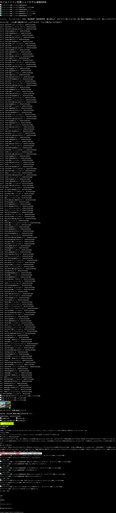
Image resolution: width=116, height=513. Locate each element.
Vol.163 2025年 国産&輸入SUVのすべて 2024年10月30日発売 (17, 56)
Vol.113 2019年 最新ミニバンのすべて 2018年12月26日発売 (16, 160)
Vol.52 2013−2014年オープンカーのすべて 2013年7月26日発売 (17, 287)
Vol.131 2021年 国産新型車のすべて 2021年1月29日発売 (15, 123)
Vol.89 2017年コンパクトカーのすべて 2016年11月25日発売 (16, 210)
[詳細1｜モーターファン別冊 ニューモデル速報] (13, 398)
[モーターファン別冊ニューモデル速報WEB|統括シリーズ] (16, 9)
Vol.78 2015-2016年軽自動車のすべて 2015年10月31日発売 (16, 233)
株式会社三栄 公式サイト (6, 508)
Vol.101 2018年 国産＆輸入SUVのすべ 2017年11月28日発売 (16, 185)
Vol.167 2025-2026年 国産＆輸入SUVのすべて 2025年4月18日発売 (18, 48)
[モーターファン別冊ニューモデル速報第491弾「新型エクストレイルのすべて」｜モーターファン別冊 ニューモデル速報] (32, 474)
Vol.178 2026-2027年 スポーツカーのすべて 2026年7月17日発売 (17, 25)
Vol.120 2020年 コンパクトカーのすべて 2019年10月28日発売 (17, 145)
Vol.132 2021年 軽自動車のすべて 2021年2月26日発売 (15, 120)
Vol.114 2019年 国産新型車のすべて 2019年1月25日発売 (15, 158)
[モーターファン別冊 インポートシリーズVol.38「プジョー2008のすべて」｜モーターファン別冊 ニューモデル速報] (31, 486)
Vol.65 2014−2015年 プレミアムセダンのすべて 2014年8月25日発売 (18, 260)
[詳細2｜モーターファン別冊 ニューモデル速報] (13, 400)
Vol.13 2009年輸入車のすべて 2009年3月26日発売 (14, 368)
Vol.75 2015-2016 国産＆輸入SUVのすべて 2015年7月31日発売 (17, 239)
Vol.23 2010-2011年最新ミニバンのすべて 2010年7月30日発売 (17, 348)
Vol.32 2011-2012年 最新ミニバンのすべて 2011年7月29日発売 (17, 329)
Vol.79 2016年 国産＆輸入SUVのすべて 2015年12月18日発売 (17, 231)
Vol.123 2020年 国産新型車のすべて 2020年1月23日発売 (15, 139)
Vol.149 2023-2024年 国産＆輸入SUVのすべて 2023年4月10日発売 (18, 85)
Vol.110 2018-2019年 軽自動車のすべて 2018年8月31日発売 (16, 166)
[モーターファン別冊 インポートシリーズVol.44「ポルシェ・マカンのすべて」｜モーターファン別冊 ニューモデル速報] (32, 455)
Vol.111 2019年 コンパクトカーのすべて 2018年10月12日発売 (17, 164)
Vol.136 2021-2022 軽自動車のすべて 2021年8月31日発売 (16, 112)
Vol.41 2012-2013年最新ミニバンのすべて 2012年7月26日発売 (17, 310)
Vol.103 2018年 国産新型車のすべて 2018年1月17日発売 (15, 181)
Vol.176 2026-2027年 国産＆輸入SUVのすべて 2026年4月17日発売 (18, 29)
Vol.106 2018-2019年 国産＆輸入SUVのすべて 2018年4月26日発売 (18, 175)
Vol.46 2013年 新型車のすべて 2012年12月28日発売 (14, 300)
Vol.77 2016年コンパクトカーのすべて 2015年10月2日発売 (16, 235)
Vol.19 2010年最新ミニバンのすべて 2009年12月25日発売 (16, 356)
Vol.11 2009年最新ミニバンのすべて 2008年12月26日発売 (16, 373)
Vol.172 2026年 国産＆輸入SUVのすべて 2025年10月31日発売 (17, 37)
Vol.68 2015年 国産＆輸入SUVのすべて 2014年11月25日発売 (17, 254)
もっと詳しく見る (4, 459)
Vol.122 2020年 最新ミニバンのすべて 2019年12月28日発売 (16, 141)
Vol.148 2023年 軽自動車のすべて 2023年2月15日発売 (15, 87)
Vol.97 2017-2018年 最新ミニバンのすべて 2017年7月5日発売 (17, 193)
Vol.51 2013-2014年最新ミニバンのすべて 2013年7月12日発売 (17, 289)
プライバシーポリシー (6, 504)
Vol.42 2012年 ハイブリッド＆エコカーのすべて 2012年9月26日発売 (19, 308)
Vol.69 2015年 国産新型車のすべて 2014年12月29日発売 (15, 252)
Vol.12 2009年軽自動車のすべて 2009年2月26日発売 (14, 371)
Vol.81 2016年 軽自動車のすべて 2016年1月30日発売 (14, 227)
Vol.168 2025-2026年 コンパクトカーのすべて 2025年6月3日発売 (18, 45)
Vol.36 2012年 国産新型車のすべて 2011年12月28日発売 (15, 321)
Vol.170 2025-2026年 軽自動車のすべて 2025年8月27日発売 (16, 41)
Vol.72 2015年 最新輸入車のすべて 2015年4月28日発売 (15, 246)
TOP (1, 496)
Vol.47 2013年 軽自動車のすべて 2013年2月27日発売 (14, 298)
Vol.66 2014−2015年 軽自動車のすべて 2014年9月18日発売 (16, 258)
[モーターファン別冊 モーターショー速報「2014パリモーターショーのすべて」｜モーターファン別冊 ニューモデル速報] (32, 480)
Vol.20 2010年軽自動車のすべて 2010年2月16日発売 (14, 354)
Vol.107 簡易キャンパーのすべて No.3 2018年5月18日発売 (16, 173)
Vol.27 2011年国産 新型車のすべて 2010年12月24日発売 (16, 339)
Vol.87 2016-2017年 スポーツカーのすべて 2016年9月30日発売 (17, 214)
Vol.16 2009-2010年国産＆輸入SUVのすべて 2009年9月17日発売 (18, 362)
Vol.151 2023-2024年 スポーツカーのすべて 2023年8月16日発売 (17, 81)
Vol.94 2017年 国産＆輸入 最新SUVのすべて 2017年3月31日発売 (18, 200)
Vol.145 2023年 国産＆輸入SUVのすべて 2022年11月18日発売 (17, 93)
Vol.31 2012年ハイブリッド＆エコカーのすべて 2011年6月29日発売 (18, 331)
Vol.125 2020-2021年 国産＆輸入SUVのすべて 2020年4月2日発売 (18, 135)
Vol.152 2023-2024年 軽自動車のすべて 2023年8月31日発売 (16, 79)
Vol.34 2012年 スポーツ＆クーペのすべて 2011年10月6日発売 (17, 325)
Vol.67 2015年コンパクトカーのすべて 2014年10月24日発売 (16, 256)
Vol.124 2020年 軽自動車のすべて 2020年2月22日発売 (15, 137)
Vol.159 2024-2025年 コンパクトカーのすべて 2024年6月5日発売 (18, 64)
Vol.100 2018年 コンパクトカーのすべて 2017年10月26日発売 (17, 187)
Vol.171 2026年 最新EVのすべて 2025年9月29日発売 (14, 39)
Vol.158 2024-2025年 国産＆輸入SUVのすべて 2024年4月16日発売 (18, 66)
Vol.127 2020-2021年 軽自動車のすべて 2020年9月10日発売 (16, 131)
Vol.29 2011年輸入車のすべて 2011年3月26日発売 (14, 335)
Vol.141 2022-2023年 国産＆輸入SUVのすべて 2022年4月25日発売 (18, 102)
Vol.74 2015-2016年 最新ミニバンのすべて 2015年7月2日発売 (17, 241)
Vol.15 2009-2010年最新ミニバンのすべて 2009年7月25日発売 (17, 364)
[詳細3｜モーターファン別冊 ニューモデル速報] (5, 408)
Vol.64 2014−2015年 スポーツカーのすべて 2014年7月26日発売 (17, 262)
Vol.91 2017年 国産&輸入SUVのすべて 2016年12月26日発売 (16, 206)
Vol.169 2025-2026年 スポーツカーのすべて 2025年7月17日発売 (17, 43)
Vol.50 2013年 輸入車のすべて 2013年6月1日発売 (14, 291)
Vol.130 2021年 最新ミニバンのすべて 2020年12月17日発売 (16, 125)
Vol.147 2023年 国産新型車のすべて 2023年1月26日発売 (15, 89)
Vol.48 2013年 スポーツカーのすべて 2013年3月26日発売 (16, 295)
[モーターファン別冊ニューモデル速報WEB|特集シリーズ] (16, 15)
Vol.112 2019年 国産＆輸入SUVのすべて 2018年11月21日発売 (17, 162)
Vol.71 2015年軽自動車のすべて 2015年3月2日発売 (14, 248)
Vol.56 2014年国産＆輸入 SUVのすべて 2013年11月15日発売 (17, 279)
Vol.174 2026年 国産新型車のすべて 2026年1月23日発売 (15, 33)
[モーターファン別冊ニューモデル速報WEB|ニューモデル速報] (17, 7)
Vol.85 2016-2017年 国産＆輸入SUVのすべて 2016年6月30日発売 (18, 218)
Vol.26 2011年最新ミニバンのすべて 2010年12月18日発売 (16, 341)
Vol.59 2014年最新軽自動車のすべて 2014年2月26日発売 (15, 273)
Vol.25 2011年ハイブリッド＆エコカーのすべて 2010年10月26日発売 (19, 343)
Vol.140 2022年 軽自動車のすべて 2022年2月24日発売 (15, 104)
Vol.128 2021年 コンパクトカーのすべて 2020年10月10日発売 (17, 129)
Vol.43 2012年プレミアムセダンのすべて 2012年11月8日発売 (17, 306)
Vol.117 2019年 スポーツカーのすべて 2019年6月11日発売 (16, 152)
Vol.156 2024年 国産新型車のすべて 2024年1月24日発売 (15, 70)
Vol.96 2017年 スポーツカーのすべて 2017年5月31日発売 (16, 195)
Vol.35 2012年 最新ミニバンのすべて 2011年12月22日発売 (16, 323)
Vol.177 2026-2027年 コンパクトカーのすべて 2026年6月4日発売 (18, 27)
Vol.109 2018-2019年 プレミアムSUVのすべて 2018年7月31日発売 (18, 168)
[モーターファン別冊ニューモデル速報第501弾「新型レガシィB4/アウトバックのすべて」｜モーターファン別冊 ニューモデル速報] (35, 461)
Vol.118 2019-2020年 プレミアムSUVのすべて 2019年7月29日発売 (18, 150)
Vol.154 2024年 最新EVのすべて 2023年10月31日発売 (15, 75)
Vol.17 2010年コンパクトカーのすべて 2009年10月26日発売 (16, 360)
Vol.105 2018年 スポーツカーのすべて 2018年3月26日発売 (16, 177)
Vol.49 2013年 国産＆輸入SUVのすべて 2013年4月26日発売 (16, 293)
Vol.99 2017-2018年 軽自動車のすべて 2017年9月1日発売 (16, 189)
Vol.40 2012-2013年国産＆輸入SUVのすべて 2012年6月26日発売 (18, 312)
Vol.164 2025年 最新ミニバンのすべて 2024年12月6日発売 (16, 54)
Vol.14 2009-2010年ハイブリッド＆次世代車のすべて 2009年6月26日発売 (20, 366)
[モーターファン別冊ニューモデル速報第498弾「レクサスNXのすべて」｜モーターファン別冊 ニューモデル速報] (30, 468)
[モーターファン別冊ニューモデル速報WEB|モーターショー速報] (17, 13)
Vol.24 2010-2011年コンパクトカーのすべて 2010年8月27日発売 (17, 345)
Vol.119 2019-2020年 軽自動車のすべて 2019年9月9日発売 (16, 147)
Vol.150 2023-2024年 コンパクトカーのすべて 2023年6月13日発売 (18, 83)
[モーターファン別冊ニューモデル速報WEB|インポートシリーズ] (17, 11)
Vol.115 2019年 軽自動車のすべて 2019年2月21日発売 (15, 156)
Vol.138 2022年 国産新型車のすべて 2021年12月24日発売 (16, 108)
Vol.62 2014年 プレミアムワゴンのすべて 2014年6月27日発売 (17, 266)
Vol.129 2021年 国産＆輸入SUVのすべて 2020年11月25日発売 (17, 127)
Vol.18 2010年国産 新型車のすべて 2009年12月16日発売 (16, 358)
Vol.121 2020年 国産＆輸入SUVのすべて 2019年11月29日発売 (17, 143)
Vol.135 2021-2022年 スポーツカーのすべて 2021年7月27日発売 (17, 114)
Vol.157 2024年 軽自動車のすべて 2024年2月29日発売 (15, 68)
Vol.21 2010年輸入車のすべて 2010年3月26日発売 (14, 352)
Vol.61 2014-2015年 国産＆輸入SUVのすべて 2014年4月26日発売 (18, 268)
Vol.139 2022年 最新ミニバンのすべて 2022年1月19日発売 (16, 106)
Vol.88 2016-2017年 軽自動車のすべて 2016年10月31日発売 (16, 212)
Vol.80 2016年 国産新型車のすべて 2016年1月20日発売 (15, 229)
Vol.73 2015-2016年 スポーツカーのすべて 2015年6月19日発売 (17, 243)
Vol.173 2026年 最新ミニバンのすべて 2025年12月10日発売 (16, 35)
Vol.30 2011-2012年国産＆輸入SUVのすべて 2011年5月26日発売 (18, 333)
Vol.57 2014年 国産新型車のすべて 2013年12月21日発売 (15, 277)
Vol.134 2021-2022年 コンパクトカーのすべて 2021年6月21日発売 (18, 116)
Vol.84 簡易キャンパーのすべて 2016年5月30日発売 (14, 220)
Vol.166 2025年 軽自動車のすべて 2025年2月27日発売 (15, 50)
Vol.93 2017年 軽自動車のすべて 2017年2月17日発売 (14, 202)
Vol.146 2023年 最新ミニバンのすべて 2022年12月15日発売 (16, 91)
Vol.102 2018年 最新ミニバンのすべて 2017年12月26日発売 (16, 183)
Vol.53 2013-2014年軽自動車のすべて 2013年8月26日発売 (16, 285)
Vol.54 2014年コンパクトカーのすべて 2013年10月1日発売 (16, 283)
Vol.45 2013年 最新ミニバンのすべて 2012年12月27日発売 (16, 302)
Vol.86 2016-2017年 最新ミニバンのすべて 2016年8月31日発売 (17, 216)
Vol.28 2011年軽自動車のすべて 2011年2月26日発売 (14, 337)
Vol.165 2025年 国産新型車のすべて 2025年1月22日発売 (15, 52)
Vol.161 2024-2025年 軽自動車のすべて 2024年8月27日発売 (16, 60)
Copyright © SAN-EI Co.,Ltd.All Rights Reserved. (14, 512)
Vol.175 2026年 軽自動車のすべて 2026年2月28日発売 (15, 31)
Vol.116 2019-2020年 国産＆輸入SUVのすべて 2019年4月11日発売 (18, 154)
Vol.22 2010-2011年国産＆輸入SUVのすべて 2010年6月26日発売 (18, 350)
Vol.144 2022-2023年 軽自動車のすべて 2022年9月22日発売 (16, 95)
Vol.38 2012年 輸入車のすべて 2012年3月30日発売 (14, 316)
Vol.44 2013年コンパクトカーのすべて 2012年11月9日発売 (16, 304)
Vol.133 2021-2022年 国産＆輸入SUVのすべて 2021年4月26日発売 (18, 118)
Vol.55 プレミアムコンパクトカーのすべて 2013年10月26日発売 (17, 281)
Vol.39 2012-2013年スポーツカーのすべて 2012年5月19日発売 (17, 314)
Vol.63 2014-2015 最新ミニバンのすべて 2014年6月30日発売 (17, 264)
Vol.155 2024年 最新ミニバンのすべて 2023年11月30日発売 (16, 72)
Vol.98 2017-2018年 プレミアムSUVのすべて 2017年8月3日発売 (17, 191)
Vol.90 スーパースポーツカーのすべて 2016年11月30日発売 (16, 208)
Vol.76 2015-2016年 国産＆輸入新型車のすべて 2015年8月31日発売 (18, 237)
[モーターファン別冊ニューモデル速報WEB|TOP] (13, 5)
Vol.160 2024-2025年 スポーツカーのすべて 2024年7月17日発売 (17, 62)
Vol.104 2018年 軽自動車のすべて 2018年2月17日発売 (15, 179)
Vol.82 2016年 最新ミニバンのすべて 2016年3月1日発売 (15, 225)
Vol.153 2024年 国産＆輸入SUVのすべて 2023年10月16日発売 (17, 77)
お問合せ (2, 500)
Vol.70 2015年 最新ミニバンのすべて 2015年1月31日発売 (16, 250)
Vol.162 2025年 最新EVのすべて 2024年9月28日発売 (14, 58)
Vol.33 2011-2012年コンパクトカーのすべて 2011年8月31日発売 (17, 327)
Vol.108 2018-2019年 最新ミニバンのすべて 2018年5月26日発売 (17, 170)
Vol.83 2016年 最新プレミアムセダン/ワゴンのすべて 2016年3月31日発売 (20, 223)
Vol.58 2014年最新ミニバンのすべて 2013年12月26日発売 (16, 275)
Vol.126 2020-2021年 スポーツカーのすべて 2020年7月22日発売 (17, 133)
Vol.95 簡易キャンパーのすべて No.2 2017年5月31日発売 (16, 198)
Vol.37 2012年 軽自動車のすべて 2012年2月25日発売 (14, 318)
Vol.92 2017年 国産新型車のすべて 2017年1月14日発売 (15, 204)
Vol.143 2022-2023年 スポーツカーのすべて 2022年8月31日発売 (17, 97)
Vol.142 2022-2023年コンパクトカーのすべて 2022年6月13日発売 (18, 100)
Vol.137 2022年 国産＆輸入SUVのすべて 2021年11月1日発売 (17, 110)
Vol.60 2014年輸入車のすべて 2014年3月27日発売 (14, 270)
